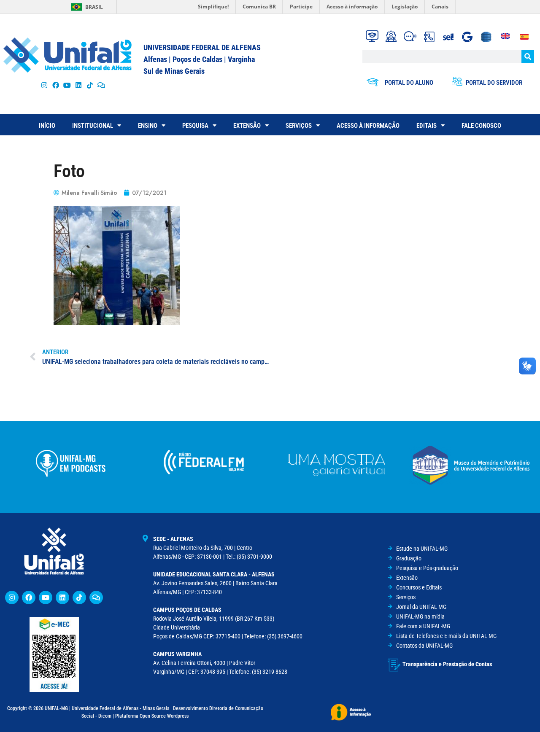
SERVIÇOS (299, 125)
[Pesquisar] (527, 56)
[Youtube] (67, 85)
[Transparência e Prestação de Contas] (394, 665)
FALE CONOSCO (481, 125)
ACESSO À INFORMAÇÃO (368, 125)
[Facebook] (55, 85)
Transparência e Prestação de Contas (447, 664)
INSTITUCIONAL (92, 125)
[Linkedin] (62, 597)
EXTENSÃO (247, 125)
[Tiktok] (90, 85)
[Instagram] (44, 85)
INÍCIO (47, 125)
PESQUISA (195, 125)
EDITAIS (426, 125)
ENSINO (147, 125)
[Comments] (101, 85)
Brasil (94, 7)
